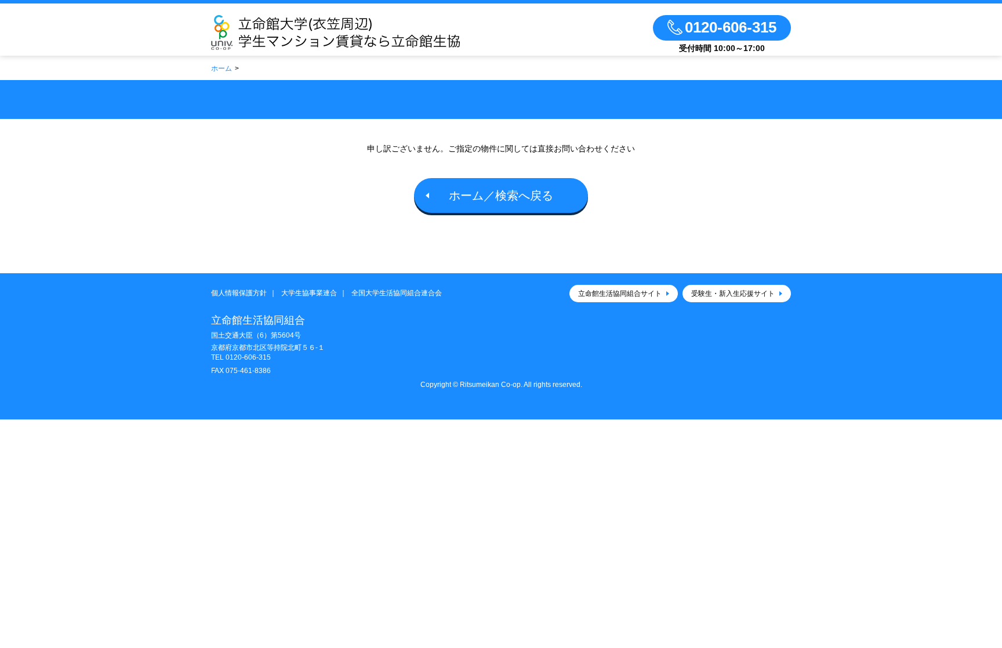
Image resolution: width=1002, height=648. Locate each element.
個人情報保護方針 (239, 293)
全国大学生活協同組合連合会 (396, 293)
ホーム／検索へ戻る (501, 195)
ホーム (221, 68)
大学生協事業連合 (309, 293)
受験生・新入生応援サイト (733, 293)
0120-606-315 (248, 357)
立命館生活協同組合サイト (620, 293)
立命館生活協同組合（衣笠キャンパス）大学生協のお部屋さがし (369, 32)
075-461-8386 (248, 371)
